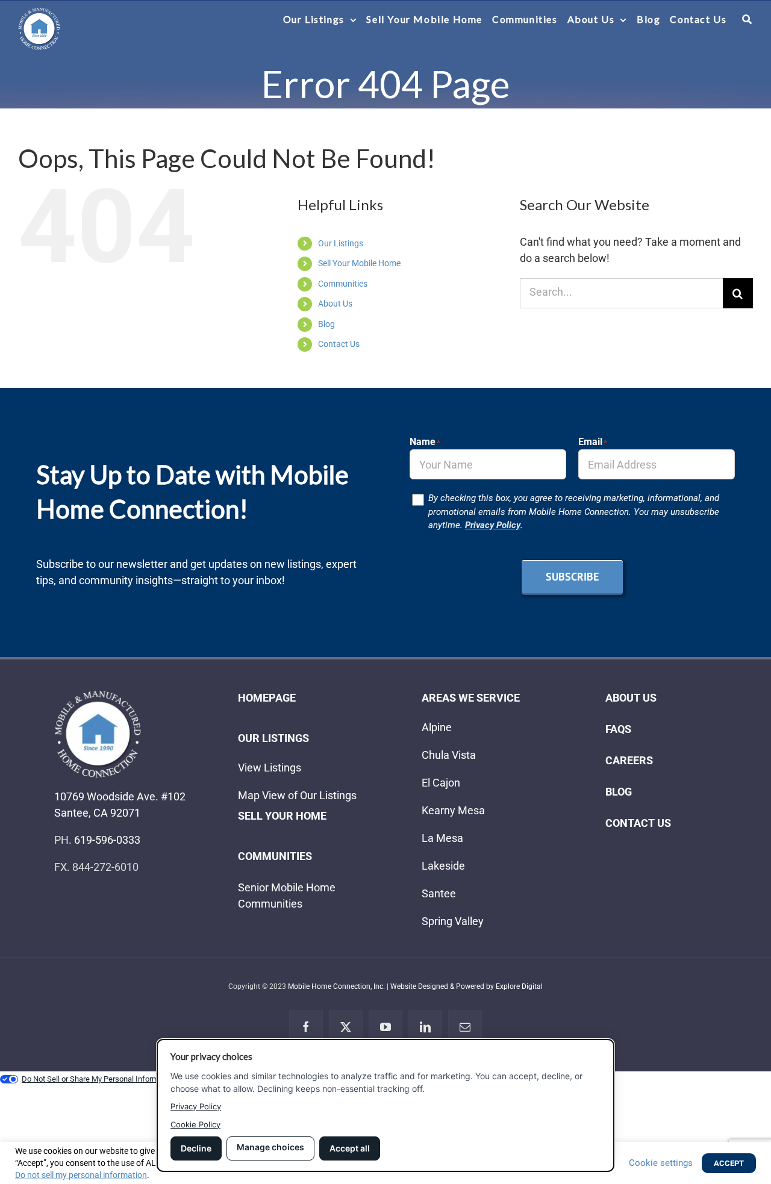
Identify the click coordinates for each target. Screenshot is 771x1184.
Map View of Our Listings (297, 795)
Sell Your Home (282, 815)
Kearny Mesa (453, 810)
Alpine (437, 727)
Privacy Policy (492, 525)
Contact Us (339, 344)
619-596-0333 (107, 839)
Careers (629, 760)
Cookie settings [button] (661, 1163)
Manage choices (270, 1147)
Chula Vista (449, 755)
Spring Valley (453, 921)
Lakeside (443, 865)
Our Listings (340, 243)
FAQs (618, 729)
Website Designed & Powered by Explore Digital (466, 986)
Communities (342, 283)
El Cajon (441, 782)
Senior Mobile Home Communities (287, 895)
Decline (196, 1148)
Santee (439, 893)
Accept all (349, 1148)
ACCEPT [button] (729, 1163)
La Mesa (442, 838)
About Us (335, 303)
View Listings (269, 767)
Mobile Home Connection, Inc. (336, 986)
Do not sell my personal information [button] (81, 1175)
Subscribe (572, 577)
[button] (747, 19)
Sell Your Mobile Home (359, 263)
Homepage (267, 697)
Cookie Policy (195, 1124)
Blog (326, 324)
